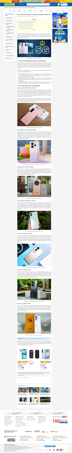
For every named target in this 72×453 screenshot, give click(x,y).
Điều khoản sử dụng (19, 421)
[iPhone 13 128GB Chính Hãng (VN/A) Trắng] (23, 355)
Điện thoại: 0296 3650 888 (57, 440)
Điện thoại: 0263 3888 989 (40, 440)
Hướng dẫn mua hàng (41, 419)
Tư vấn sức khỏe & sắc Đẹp (10, 47)
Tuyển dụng (6, 425)
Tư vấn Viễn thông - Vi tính (10, 40)
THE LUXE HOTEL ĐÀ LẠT (41, 436)
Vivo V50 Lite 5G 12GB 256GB (23, 235)
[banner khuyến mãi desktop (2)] (36, 1)
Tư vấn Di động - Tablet (20, 7)
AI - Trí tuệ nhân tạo (9, 55)
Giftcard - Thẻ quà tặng (31, 419)
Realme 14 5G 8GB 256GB (22, 305)
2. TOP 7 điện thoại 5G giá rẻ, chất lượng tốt (25, 22)
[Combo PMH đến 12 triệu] (60, 36)
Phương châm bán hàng (8, 421)
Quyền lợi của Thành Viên (31, 418)
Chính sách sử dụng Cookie (20, 422)
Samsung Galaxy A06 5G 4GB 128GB (24, 202)
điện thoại (46, 342)
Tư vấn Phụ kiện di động (10, 33)
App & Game (8, 52)
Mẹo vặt (7, 50)
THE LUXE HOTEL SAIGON (25, 436)
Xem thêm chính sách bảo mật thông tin (10, 451)
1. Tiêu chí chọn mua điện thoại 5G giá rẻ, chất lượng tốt (27, 21)
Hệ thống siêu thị (7, 419)
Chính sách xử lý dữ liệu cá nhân (21, 423)
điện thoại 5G (34, 35)
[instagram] (67, 417)
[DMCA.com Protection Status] (54, 446)
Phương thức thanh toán (42, 421)
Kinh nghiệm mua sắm (12, 7)
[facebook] (63, 417)
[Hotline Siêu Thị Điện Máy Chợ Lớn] (34, 376)
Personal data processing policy (21, 425)
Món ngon (8, 58)
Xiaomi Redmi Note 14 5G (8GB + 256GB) (26, 25)
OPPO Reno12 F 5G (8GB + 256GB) (25, 27)
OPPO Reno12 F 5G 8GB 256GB (23, 169)
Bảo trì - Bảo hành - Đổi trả (20, 418)
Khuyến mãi (40, 422)
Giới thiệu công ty (7, 418)
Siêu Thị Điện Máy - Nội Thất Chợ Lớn (23, 377)
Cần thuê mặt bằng (7, 423)
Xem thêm (17, 426)
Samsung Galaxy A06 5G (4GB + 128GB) (26, 28)
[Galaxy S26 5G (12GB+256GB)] (45, 355)
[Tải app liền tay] (60, 20)
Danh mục (22, 4)
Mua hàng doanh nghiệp (8, 422)
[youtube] (65, 417)
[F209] (34, 353)
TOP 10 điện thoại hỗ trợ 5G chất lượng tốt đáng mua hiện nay (34, 338)
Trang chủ (6, 7)
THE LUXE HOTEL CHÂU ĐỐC (58, 436)
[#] (48, 447)
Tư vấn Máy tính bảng (10, 30)
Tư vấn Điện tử (8, 17)
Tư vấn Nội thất (9, 43)
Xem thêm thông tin (64, 422)
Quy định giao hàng (19, 419)
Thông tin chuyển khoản (42, 418)
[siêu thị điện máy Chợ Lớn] (9, 4)
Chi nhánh (54, 4)
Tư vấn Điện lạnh (9, 20)
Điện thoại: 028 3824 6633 (24, 440)
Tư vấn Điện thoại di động (10, 27)
